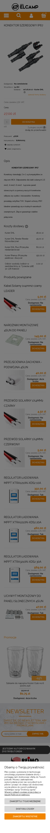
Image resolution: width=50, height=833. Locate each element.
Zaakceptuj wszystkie (25, 816)
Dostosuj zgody (25, 809)
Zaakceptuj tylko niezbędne (25, 801)
